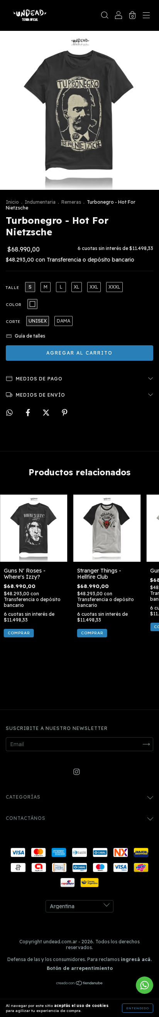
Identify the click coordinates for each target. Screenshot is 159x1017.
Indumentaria (40, 202)
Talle (12, 287)
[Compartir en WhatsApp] (9, 412)
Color (14, 304)
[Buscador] (104, 16)
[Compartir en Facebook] (28, 412)
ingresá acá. (136, 959)
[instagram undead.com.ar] (76, 772)
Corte (13, 321)
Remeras (71, 202)
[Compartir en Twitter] (46, 412)
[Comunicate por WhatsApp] (144, 985)
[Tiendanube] (80, 983)
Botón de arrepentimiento (80, 968)
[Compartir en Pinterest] (64, 412)
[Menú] (146, 16)
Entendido (137, 1008)
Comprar (19, 632)
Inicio (12, 202)
